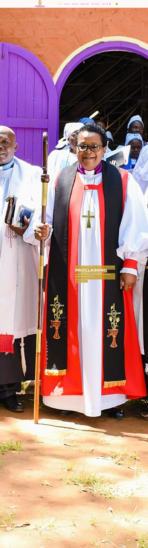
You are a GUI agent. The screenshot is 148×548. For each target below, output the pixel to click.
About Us (67, 4)
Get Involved (95, 4)
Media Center (85, 4)
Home (60, 4)
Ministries (75, 4)
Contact (104, 4)
